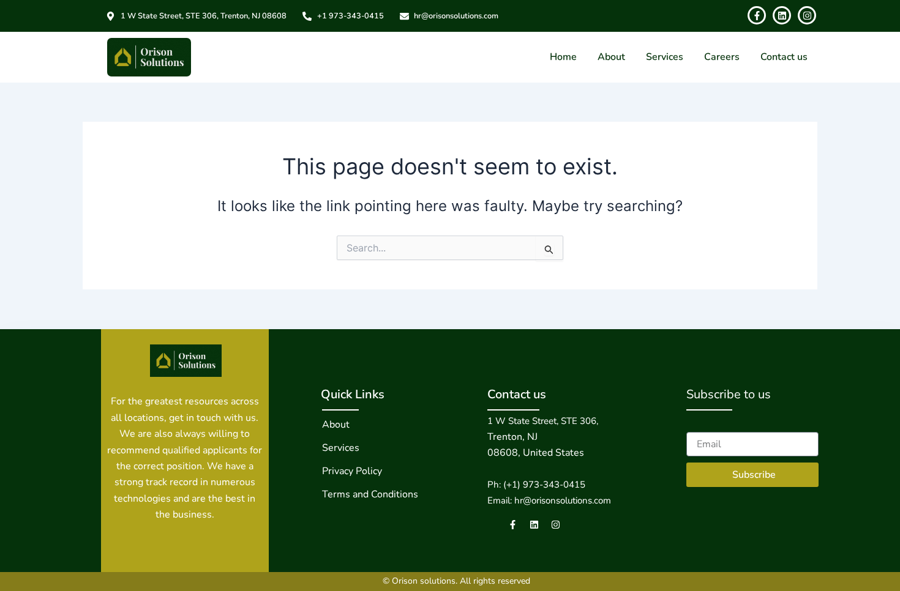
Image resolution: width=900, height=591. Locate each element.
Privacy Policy (352, 471)
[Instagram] (555, 524)
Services (664, 57)
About (611, 57)
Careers (722, 57)
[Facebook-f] (512, 524)
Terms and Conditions (370, 494)
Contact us (784, 57)
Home (563, 57)
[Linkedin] (534, 524)
